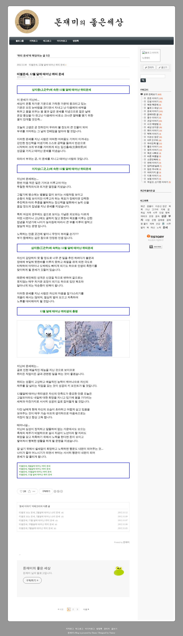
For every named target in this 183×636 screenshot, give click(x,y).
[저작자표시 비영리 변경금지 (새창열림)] (58, 491)
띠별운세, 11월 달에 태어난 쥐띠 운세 (36, 520)
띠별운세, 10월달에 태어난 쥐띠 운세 (36, 524)
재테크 (144, 216)
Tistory (112, 633)
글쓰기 (114, 629)
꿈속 (157, 216)
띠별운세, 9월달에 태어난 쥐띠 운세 (36, 528)
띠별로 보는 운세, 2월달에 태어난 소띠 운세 (39, 512)
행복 (167, 212)
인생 (161, 212)
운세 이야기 (21, 77)
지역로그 (33, 41)
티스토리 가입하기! (155, 240)
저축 (149, 212)
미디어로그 (62, 41)
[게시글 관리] (34, 491)
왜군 (143, 206)
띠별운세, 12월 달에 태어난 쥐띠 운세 (47, 65)
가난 (147, 209)
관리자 (107, 629)
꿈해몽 (161, 220)
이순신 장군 (161, 206)
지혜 (163, 209)
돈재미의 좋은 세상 (22, 25)
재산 (153, 227)
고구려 (155, 209)
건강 (158, 224)
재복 (152, 224)
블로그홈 (20, 41)
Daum (94, 633)
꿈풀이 (150, 206)
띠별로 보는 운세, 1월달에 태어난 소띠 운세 (39, 516)
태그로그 (47, 41)
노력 (159, 227)
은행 (154, 220)
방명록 (76, 41)
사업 (147, 220)
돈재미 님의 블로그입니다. (38, 573)
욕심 (143, 212)
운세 (165, 227)
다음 (85, 609)
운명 (151, 216)
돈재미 (71, 633)
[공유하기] (29, 491)
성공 (163, 216)
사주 (155, 212)
